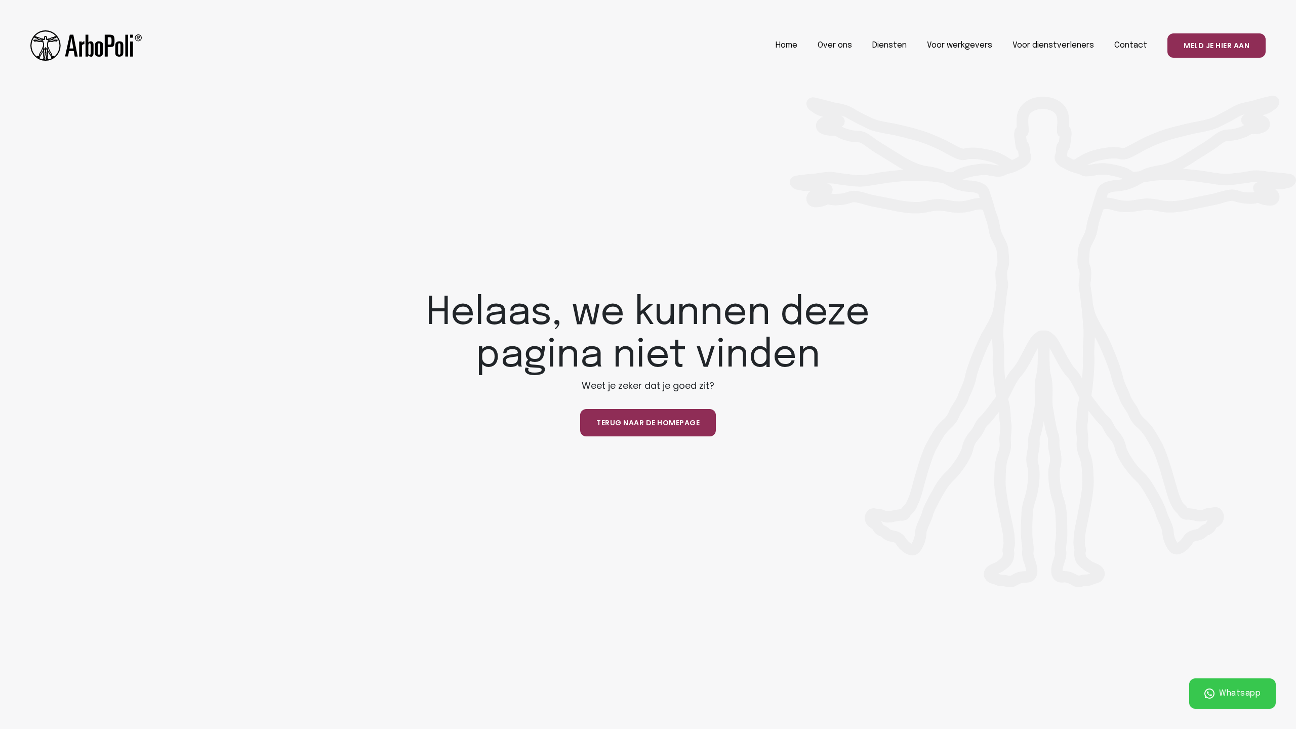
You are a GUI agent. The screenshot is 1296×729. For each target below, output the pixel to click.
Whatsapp (1239, 693)
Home (786, 45)
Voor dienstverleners (1053, 45)
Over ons (835, 45)
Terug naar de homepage (648, 423)
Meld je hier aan (1216, 45)
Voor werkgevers (959, 45)
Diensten (889, 45)
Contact (1130, 45)
